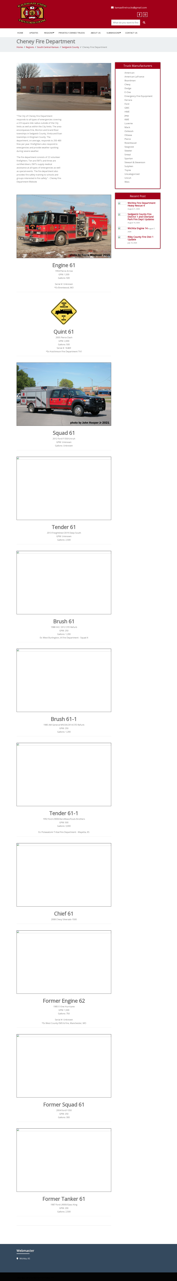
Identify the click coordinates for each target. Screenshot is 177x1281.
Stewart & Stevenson (135, 162)
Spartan (129, 158)
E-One (128, 92)
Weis (127, 182)
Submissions (113, 32)
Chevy (127, 84)
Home (20, 32)
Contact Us (131, 32)
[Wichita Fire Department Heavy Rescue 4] (123, 204)
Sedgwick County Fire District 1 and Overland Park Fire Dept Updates (141, 217)
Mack (127, 127)
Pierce (128, 139)
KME (127, 119)
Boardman (130, 80)
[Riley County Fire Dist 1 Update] (123, 238)
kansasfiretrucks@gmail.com (131, 7)
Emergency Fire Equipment (138, 96)
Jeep (127, 115)
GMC (127, 108)
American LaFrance (134, 76)
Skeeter (128, 150)
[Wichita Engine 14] (123, 229)
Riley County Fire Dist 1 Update (140, 238)
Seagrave (129, 146)
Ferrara (128, 100)
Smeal (128, 154)
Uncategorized (132, 174)
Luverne (129, 123)
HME (127, 111)
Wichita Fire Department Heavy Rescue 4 (141, 204)
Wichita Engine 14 (137, 228)
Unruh (128, 178)
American (129, 72)
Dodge (128, 88)
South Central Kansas (48, 47)
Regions (48, 32)
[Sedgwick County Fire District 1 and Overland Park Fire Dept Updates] (123, 216)
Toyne (128, 170)
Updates (33, 32)
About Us (96, 32)
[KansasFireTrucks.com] (32, 12)
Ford (127, 104)
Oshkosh (129, 131)
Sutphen (129, 166)
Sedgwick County (70, 47)
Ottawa (128, 135)
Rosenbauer (131, 143)
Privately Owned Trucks (72, 32)
